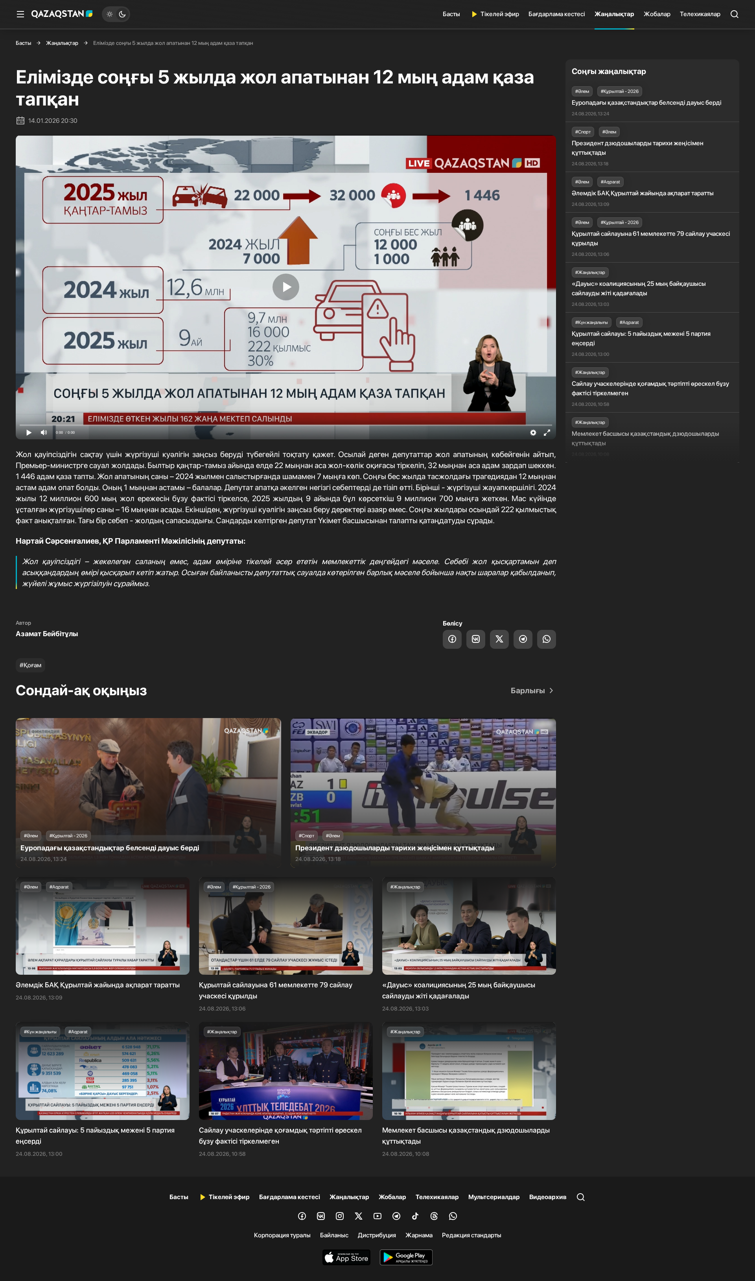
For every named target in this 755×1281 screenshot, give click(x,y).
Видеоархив (548, 1197)
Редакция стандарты (471, 1235)
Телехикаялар (700, 14)
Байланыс (334, 1235)
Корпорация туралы (282, 1235)
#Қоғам (30, 665)
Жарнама (419, 1235)
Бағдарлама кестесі (556, 14)
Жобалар (657, 14)
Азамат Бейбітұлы (47, 633)
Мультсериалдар (494, 1197)
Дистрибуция (377, 1235)
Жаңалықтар (614, 14)
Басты (451, 14)
